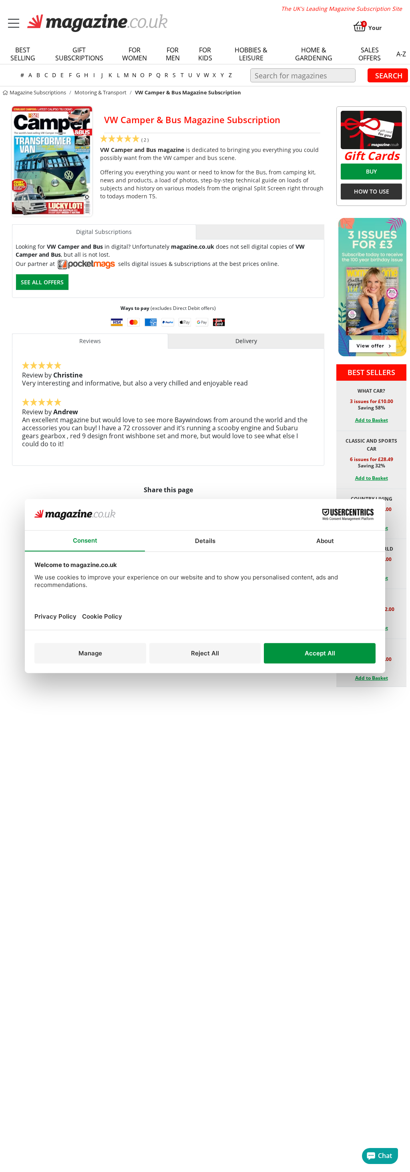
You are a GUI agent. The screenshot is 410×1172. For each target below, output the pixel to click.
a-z (401, 54)
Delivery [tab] (246, 341)
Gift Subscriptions (79, 54)
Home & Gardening (313, 54)
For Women (134, 54)
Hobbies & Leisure (251, 54)
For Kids (205, 54)
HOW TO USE (371, 191)
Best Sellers (371, 372)
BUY (371, 171)
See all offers (42, 282)
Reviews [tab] (90, 341)
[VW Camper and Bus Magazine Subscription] (52, 160)
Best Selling (22, 54)
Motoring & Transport (100, 92)
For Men (173, 54)
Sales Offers (369, 54)
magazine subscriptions (37, 92)
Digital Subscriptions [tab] (104, 232)
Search (389, 75)
